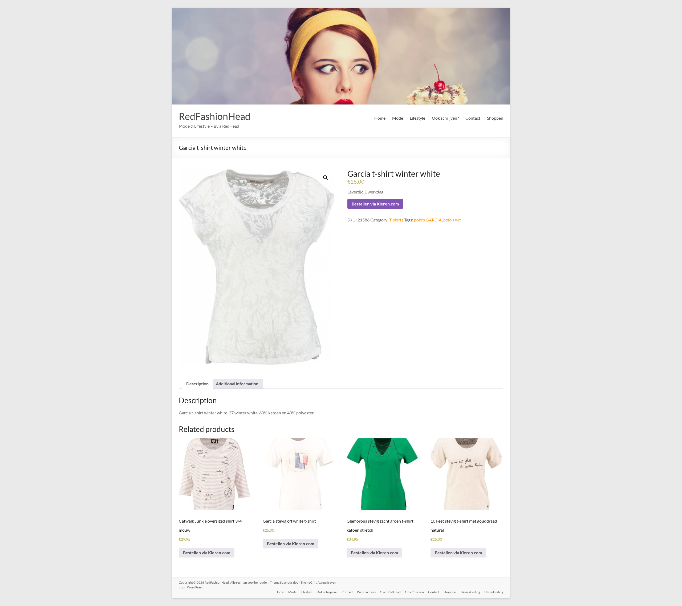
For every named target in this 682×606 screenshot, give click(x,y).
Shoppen (495, 117)
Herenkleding (493, 592)
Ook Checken (414, 592)
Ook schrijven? (445, 117)
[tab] (197, 384)
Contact (472, 117)
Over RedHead (390, 592)
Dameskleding (470, 592)
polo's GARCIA (428, 219)
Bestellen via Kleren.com (375, 203)
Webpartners (366, 592)
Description (197, 383)
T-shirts (396, 219)
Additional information (237, 383)
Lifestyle (417, 117)
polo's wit (452, 219)
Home (379, 117)
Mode (397, 117)
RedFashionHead (214, 116)
